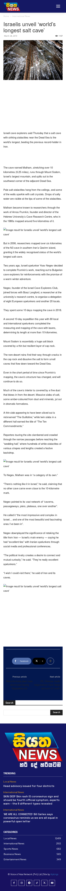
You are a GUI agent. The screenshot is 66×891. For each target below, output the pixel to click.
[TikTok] (37, 883)
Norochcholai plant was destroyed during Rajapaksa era (19, 685)
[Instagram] (22, 883)
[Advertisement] (33, 105)
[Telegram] (29, 883)
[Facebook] (14, 883)
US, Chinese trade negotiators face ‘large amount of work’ (47, 685)
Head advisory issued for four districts (28, 786)
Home (6, 16)
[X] (44, 883)
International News (21, 16)
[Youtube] (52, 883)
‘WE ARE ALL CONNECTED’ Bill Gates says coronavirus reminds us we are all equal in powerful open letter (30, 818)
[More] (50, 661)
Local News (9, 781)
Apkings (54, 874)
